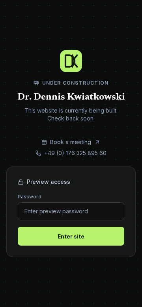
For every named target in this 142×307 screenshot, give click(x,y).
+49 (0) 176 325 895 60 (75, 153)
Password (29, 197)
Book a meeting (87, 142)
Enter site (71, 236)
